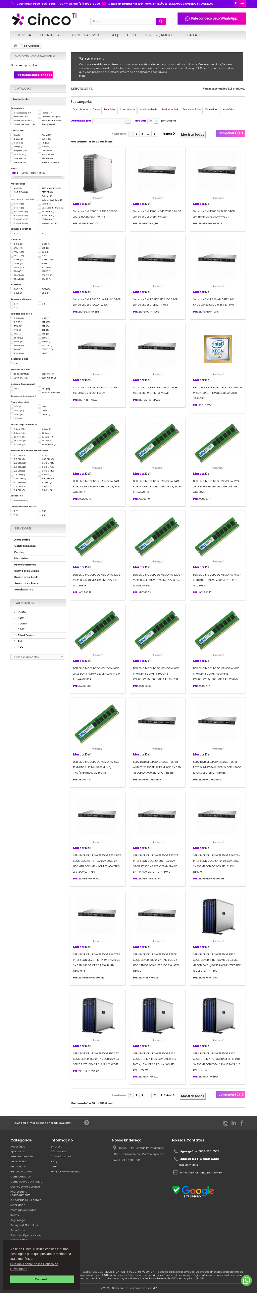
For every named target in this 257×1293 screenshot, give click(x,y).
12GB (18, 259)
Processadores (51, 117)
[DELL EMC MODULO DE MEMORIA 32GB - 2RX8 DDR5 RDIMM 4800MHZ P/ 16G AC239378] (97, 538)
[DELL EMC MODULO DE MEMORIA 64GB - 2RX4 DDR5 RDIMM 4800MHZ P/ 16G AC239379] (97, 444)
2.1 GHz (48, 463)
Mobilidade (17, 1205)
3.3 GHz (47, 486)
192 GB (47, 345)
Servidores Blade (24, 120)
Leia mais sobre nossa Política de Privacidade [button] (34, 1266)
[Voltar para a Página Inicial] (15, 45)
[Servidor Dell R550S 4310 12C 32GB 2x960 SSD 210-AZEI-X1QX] (97, 351)
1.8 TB (18, 322)
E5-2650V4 (21, 223)
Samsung (48, 154)
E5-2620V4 (21, 215)
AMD (17, 188)
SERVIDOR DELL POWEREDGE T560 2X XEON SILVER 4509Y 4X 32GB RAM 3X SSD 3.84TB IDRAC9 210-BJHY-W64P (96, 1059)
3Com (21, 612)
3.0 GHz (20, 482)
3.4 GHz (19, 490)
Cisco (46, 135)
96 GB (46, 267)
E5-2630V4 (48, 215)
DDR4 (46, 411)
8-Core (19, 433)
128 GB (19, 271)
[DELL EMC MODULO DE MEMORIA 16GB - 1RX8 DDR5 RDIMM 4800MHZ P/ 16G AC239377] (217, 538)
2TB (45, 248)
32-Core (19, 444)
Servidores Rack (52, 120)
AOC (20, 647)
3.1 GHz (47, 482)
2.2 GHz (20, 467)
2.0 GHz (20, 463)
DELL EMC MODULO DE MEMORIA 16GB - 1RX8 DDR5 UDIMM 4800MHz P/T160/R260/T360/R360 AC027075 (217, 673)
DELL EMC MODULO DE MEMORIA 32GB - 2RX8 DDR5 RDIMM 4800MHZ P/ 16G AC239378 (97, 580)
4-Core (19, 429)
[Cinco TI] (48, 20)
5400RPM (48, 374)
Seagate (20, 158)
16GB (47, 259)
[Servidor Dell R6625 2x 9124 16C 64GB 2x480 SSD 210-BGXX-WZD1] (97, 263)
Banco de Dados (21, 1171)
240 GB (19, 349)
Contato (193, 34)
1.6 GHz (19, 455)
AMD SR (47, 192)
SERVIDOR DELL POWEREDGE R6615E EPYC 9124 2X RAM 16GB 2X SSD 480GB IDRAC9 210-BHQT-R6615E (217, 767)
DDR (17, 407)
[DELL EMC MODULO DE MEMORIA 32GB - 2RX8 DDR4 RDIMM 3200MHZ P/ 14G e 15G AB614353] (157, 538)
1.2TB (19, 318)
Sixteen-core (49, 444)
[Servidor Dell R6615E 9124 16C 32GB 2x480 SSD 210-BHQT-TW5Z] (157, 263)
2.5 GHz (19, 471)
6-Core (47, 429)
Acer (20, 618)
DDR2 (46, 407)
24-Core (47, 441)
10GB (46, 256)
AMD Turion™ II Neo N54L (24, 199)
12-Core (19, 437)
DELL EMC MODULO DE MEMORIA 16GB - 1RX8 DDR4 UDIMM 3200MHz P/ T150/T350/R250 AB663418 (97, 767)
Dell (46, 139)
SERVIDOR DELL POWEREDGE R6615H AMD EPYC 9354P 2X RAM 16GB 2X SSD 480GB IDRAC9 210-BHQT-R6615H (157, 767)
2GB (18, 248)
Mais (82, 76)
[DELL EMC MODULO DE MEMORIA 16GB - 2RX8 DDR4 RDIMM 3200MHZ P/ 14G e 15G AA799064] (97, 631)
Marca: (79, 204)
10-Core (47, 433)
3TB (45, 326)
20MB (18, 263)
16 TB (18, 338)
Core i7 (19, 208)
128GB (46, 271)
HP (46, 143)
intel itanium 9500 (51, 223)
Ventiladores (23, 589)
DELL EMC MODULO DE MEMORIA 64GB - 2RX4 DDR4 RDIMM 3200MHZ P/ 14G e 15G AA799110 (157, 486)
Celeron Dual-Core (52, 200)
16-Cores (19, 441)
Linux (18, 389)
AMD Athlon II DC (51, 188)
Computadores (20, 1176)
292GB (46, 353)
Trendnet (19, 162)
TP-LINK (47, 158)
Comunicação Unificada (26, 1182)
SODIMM (19, 418)
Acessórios (49, 124)
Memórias (21, 117)
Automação (18, 1166)
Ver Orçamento (160, 34)
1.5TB (46, 318)
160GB (19, 345)
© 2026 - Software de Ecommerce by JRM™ (128, 1288)
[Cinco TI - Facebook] (242, 1123)
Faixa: (14, 173)
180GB (19, 275)
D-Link (18, 139)
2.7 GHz (19, 475)
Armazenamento (21, 1156)
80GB (18, 342)
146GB (46, 342)
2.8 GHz (47, 475)
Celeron (47, 196)
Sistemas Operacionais (25, 1235)
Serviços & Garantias (24, 1225)
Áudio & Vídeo (19, 1161)
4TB (17, 330)
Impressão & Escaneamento (20, 1193)
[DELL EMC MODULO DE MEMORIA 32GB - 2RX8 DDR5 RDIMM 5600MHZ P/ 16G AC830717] (217, 444)
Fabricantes (24, 603)
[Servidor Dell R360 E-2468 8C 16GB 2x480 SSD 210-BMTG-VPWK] (157, 351)
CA (17, 135)
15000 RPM (49, 378)
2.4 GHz (48, 467)
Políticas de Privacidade (66, 1171)
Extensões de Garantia (25, 1187)
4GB (19, 252)
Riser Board (21, 500)
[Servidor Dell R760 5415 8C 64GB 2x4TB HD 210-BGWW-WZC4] (217, 174)
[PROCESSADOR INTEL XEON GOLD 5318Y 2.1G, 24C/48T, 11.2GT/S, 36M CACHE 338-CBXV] (217, 351)
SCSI (18, 293)
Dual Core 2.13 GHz (52, 208)
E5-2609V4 (48, 212)
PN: (75, 223)
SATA (46, 289)
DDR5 (18, 414)
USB (45, 293)
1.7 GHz (47, 455)
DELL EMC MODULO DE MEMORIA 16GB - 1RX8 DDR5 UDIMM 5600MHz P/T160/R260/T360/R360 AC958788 (157, 673)
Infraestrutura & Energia (25, 1200)
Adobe (22, 623)
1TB (46, 322)
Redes (14, 1215)
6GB (45, 252)
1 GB (18, 244)
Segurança (17, 1220)
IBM (18, 147)
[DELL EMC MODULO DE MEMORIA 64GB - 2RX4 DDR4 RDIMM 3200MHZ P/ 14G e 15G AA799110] (157, 444)
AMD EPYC (21, 192)
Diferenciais (51, 34)
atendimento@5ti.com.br (205, 1172)
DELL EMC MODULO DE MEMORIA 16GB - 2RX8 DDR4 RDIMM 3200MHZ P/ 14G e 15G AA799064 (97, 673)
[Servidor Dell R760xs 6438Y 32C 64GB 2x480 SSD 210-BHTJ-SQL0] (157, 174)
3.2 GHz (19, 486)
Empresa (23, 34)
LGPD (131, 34)
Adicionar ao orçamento (35, 56)
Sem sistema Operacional (23, 396)
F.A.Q (114, 34)
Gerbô (18, 143)
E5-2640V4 (48, 219)
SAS (18, 289)
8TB (45, 334)
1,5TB (46, 244)
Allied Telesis (26, 635)
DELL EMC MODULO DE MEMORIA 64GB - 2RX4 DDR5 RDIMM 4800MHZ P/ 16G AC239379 (96, 486)
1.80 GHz (48, 459)
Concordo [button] (42, 1279)
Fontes (47, 113)
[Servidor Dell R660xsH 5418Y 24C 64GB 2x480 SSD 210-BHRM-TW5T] (217, 263)
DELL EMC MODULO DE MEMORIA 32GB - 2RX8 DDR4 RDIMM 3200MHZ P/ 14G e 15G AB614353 (157, 580)
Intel (46, 147)
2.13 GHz (20, 478)
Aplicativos (17, 1151)
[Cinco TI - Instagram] (225, 1123)
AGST (20, 629)
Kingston (20, 151)
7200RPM (21, 378)
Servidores (17, 1230)
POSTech (20, 154)
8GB (19, 256)
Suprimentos (18, 1240)
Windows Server (51, 392)
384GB (46, 279)
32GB (46, 263)
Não (46, 389)
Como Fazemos (86, 34)
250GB (47, 349)
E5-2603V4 (21, 212)
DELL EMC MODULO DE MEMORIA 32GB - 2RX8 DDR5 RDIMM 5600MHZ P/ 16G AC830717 (217, 486)
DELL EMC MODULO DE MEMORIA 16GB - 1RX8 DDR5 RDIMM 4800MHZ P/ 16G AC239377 (217, 580)
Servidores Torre (24, 124)
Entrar (239, 3)
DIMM (46, 414)
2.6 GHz (48, 471)
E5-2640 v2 (21, 219)
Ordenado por (81, 121)
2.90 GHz (48, 478)
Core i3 (19, 204)
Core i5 (46, 204)
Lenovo (48, 151)
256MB (19, 279)
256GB (19, 353)
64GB (19, 267)
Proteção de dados (23, 1210)
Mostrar (140, 121)
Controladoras (22, 113)
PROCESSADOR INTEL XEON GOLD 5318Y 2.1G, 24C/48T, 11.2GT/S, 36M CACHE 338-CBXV (217, 393)
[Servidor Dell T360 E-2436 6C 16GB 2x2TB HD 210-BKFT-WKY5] (97, 174)
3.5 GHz (47, 490)
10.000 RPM (21, 374)
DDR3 (19, 411)
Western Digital (50, 162)
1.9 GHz (19, 459)
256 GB (47, 275)
